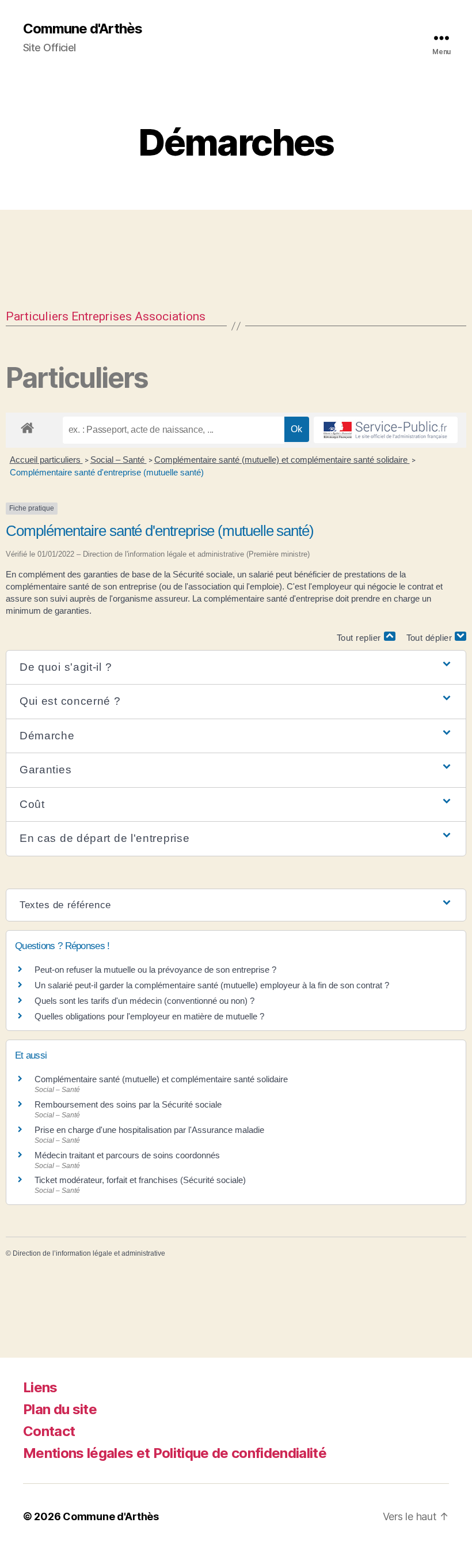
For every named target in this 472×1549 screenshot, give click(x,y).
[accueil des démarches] (27, 426)
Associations (170, 316)
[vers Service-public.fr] (386, 430)
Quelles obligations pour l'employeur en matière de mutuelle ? (149, 1016)
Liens (40, 1387)
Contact (49, 1431)
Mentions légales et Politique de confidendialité (174, 1453)
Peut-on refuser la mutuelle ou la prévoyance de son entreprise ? (155, 969)
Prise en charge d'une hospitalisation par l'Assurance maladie (149, 1130)
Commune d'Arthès (82, 29)
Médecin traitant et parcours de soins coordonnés (127, 1155)
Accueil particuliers (46, 459)
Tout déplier (430, 638)
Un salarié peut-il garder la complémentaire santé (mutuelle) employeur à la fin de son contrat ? (212, 985)
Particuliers (37, 316)
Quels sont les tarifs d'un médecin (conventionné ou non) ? (144, 1001)
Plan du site (60, 1409)
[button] (236, 668)
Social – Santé (118, 459)
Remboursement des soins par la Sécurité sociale (128, 1104)
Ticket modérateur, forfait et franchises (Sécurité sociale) (140, 1180)
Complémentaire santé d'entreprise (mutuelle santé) (107, 472)
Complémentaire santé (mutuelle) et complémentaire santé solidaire (282, 459)
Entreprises (101, 316)
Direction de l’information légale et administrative (89, 1253)
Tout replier (360, 638)
